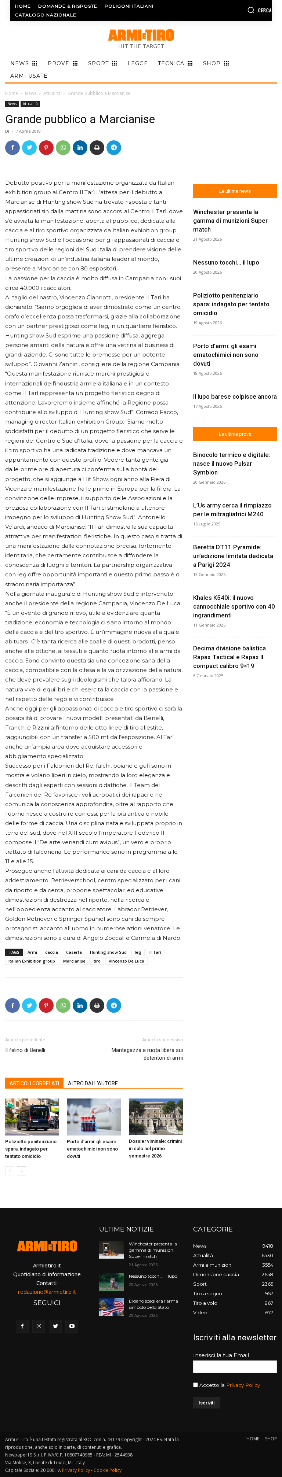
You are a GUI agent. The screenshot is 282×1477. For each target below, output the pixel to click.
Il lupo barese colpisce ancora (235, 396)
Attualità (52, 93)
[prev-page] (9, 1170)
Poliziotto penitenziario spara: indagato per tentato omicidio (31, 1149)
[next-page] (21, 1170)
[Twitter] (29, 147)
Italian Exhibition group (31, 961)
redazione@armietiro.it (47, 1291)
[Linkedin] (80, 147)
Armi (32, 952)
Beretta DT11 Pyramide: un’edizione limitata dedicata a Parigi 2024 (233, 555)
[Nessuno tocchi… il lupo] (111, 1282)
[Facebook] (12, 147)
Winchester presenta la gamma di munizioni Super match (230, 220)
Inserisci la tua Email (221, 1355)
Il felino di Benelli (25, 1050)
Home (11, 93)
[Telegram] (113, 147)
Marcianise (74, 961)
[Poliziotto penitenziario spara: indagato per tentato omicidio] (32, 1117)
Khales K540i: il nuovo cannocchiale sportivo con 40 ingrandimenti (234, 606)
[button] (243, 10)
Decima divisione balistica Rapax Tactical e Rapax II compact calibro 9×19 (229, 657)
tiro (97, 961)
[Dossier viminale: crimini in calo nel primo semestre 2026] (156, 1116)
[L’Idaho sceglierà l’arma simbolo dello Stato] (111, 1307)
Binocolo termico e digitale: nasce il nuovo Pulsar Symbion (231, 463)
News (30, 93)
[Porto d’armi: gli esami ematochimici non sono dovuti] (94, 1117)
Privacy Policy (243, 1385)
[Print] (97, 147)
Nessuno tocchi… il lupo (226, 262)
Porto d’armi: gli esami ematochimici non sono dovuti (92, 1149)
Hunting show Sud (108, 952)
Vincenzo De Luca (126, 961)
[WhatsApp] (63, 147)
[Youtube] (71, 1326)
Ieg (138, 952)
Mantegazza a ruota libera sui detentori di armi (147, 1054)
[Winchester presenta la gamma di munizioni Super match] (111, 1250)
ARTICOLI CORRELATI (34, 1083)
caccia (51, 952)
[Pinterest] (46, 147)
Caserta (74, 952)
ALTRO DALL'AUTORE (93, 1083)
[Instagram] (38, 1326)
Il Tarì (155, 952)
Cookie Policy (108, 1470)
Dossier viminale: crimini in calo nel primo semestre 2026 (155, 1148)
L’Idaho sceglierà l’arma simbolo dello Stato (153, 1304)
